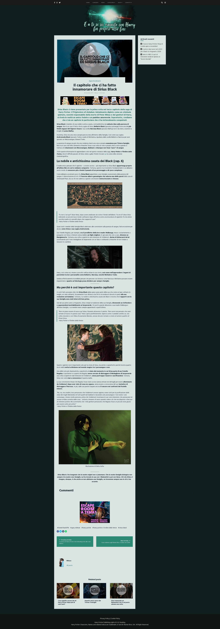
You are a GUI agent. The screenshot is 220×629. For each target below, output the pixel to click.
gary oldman (76, 527)
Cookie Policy (115, 618)
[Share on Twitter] (60, 531)
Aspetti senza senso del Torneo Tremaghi (93, 601)
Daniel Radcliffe (63, 527)
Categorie (111, 2)
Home (88, 2)
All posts (70, 565)
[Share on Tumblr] (63, 531)
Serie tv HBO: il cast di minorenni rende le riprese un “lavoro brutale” (150, 56)
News (102, 2)
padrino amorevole (101, 117)
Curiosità (95, 2)
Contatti (128, 2)
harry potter (87, 527)
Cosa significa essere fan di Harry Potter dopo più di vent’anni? (67, 602)
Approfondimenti (95, 81)
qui (105, 154)
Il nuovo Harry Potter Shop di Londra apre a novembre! (152, 45)
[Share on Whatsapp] (66, 531)
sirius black (123, 527)
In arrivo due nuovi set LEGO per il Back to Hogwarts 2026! (151, 50)
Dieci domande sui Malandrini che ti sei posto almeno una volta (120, 602)
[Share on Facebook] (58, 531)
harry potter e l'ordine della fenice (105, 527)
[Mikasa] (61, 562)
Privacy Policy (104, 618)
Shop (119, 2)
